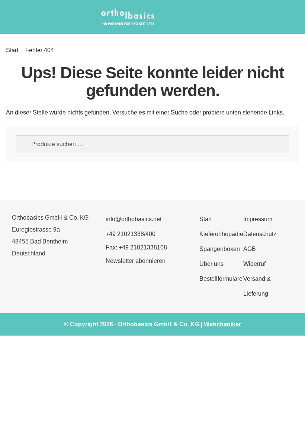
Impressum (257, 219)
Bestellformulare (221, 279)
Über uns (211, 264)
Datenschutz (259, 234)
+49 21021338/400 (130, 234)
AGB (249, 249)
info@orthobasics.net (133, 219)
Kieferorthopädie (221, 234)
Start (12, 50)
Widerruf (254, 264)
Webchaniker (222, 324)
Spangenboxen (219, 249)
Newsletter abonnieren (136, 261)
